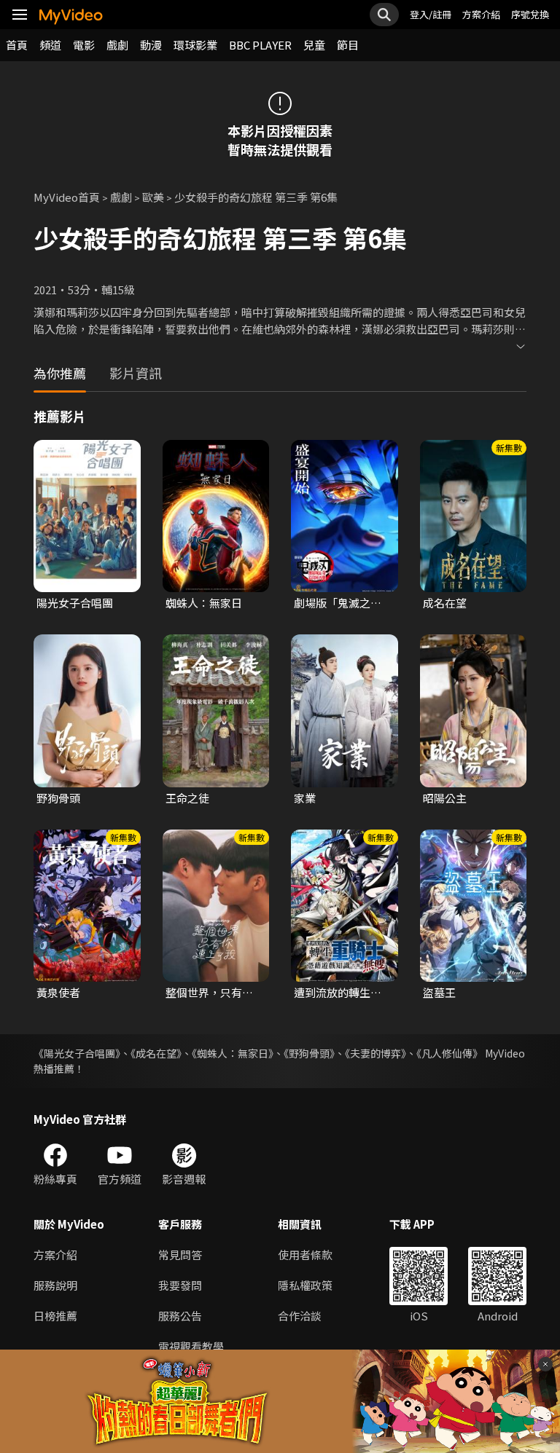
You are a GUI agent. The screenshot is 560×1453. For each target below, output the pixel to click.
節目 (348, 44)
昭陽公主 (445, 798)
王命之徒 (187, 798)
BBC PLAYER (260, 44)
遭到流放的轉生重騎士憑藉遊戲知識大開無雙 (337, 993)
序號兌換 (530, 14)
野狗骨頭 (58, 798)
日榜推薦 (55, 1315)
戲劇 (117, 44)
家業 (305, 798)
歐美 (153, 197)
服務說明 (55, 1285)
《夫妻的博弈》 (375, 1053)
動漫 (151, 44)
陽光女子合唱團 (74, 602)
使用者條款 (305, 1254)
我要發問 (180, 1285)
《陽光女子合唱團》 (77, 1053)
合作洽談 (300, 1315)
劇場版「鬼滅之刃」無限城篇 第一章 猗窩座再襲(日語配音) (340, 603)
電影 (84, 44)
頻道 (50, 44)
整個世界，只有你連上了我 (209, 993)
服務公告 (180, 1315)
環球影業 (195, 44)
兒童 (314, 44)
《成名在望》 (156, 1053)
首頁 (17, 44)
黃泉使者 (58, 992)
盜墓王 (439, 992)
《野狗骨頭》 (309, 1053)
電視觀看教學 (191, 1346)
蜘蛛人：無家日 (204, 602)
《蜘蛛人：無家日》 (232, 1053)
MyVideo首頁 (67, 197)
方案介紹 (481, 14)
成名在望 (445, 602)
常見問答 (180, 1254)
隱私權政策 (305, 1285)
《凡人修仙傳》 (449, 1053)
